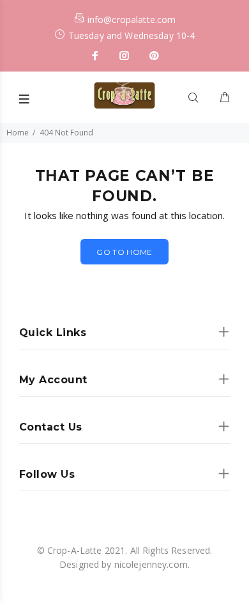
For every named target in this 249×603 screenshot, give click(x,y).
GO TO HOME (124, 252)
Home (17, 132)
